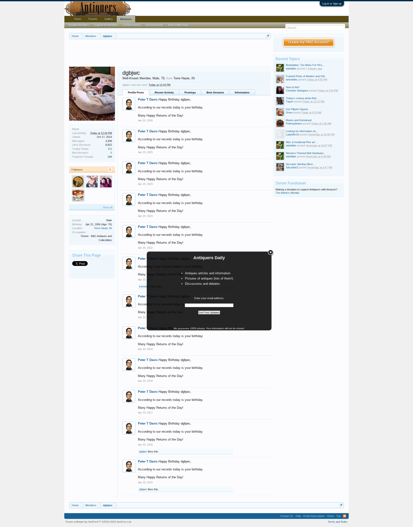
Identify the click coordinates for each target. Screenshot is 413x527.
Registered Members (106, 25)
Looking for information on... (302, 131)
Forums (92, 18)
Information (242, 92)
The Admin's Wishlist (287, 192)
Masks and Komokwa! (299, 120)
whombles (292, 79)
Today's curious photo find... (302, 98)
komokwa (144, 286)
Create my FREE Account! (308, 42)
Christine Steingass (297, 90)
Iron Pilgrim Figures (297, 109)
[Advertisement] (170, 52)
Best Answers (215, 92)
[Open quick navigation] (267, 36)
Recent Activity (164, 92)
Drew (289, 112)
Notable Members (79, 25)
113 (110, 148)
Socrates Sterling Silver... (300, 164)
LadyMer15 (292, 134)
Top (338, 516)
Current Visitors (132, 25)
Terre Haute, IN (103, 228)
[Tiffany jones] (105, 181)
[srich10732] (92, 181)
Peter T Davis (148, 99)
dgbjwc (143, 451)
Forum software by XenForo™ (98, 521)
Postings (190, 92)
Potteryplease (294, 123)
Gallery (108, 18)
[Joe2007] (78, 181)
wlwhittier (291, 68)
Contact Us (286, 516)
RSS (344, 516)
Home (77, 18)
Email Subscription (314, 516)
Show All (107, 207)
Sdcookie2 (292, 167)
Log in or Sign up (332, 3)
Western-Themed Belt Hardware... (306, 153)
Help (298, 516)
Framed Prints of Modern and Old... (306, 76)
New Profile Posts (178, 25)
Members (126, 19)
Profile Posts (136, 92)
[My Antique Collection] (78, 195)
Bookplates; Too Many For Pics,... (305, 65)
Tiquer (289, 101)
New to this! (292, 87)
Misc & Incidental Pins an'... (301, 142)
